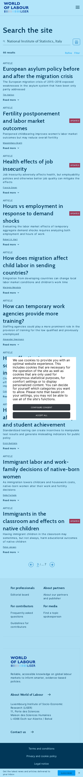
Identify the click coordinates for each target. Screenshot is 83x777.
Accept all (41, 415)
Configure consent (41, 407)
